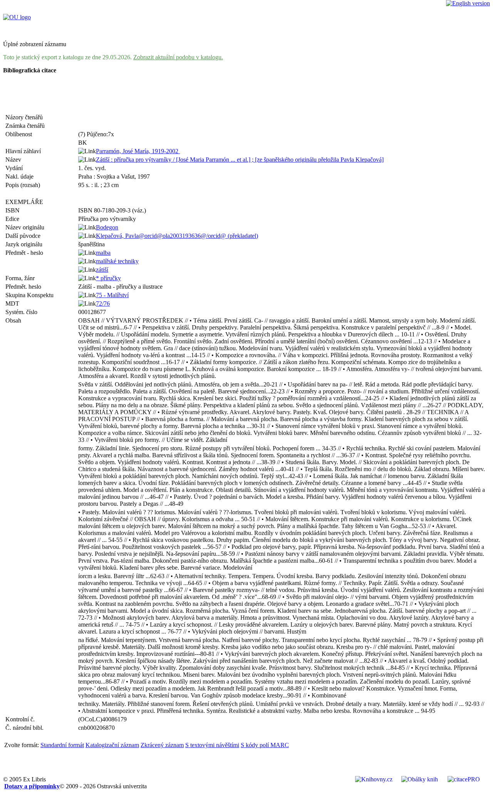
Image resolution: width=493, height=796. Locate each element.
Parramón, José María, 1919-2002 (138, 151)
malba (103, 252)
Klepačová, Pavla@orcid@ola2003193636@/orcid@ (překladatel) (177, 235)
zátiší (102, 269)
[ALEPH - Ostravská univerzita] (17, 17)
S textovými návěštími (212, 745)
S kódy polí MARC (265, 745)
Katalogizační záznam (112, 745)
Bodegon (107, 227)
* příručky (108, 278)
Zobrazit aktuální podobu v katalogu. (178, 57)
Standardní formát (62, 745)
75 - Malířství (112, 295)
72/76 (103, 303)
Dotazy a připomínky (32, 786)
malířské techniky (117, 261)
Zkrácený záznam (162, 745)
